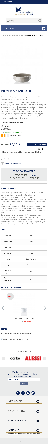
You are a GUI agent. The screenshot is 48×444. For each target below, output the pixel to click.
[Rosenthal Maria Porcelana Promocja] (24, 339)
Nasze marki (24, 350)
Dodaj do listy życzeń (12, 164)
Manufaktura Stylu (14, 441)
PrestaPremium (39, 441)
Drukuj (6, 159)
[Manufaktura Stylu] (24, 11)
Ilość (38, 149)
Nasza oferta (16, 410)
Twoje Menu (8, 2)
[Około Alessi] (33, 358)
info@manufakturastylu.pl (24, 177)
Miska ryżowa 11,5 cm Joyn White (24, 318)
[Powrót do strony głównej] (3, 35)
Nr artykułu (4, 122)
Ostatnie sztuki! (15, 135)
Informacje (15, 401)
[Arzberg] (24, 127)
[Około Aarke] (15, 358)
